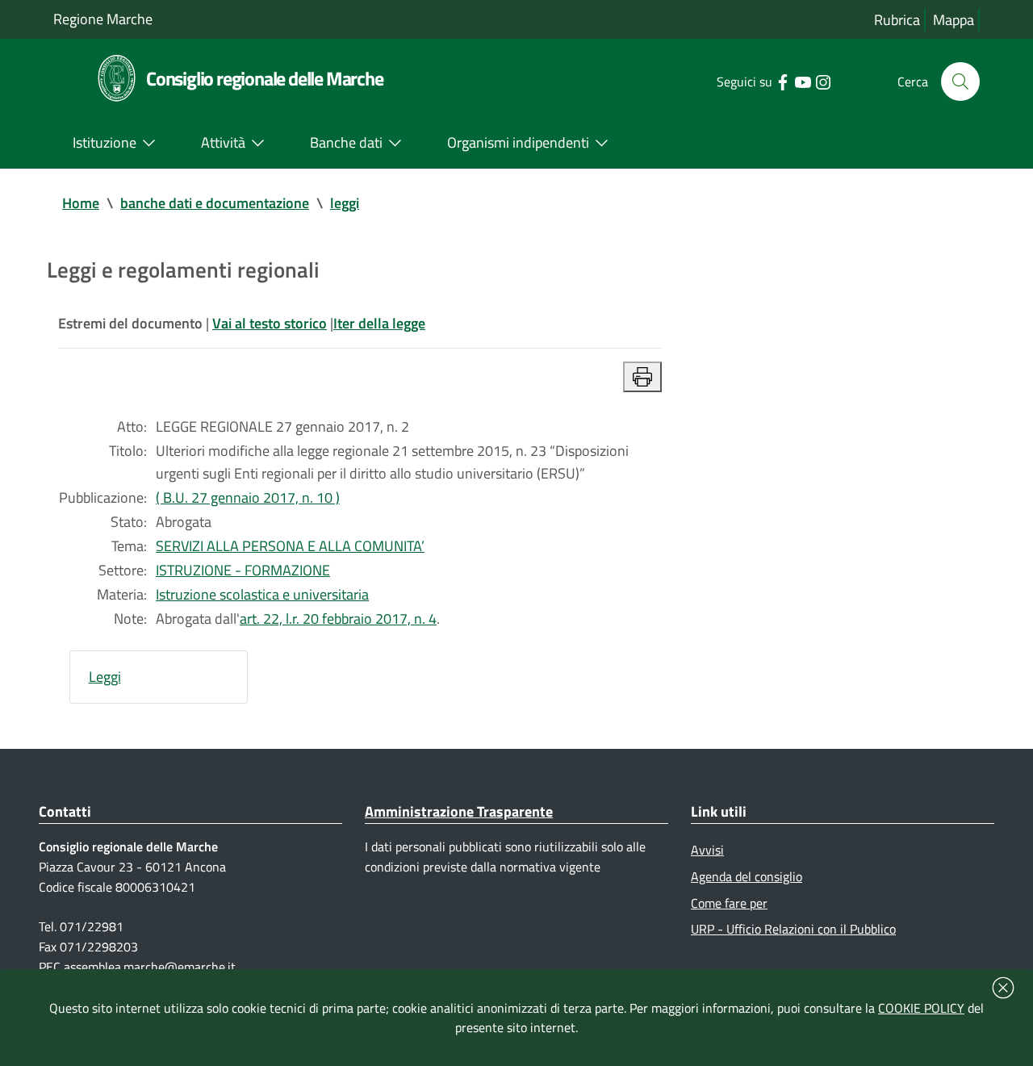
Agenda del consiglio (746, 876)
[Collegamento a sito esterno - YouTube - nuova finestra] (803, 80)
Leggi (105, 677)
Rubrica (897, 20)
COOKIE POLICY (921, 1008)
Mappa (953, 20)
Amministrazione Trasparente (459, 811)
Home (80, 203)
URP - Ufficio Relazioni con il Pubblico (793, 928)
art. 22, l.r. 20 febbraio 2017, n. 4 (338, 618)
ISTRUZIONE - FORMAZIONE (243, 570)
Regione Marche (103, 19)
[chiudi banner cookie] (1003, 987)
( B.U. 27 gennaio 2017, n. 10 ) (248, 497)
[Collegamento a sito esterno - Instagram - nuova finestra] (823, 80)
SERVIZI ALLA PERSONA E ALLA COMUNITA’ (290, 546)
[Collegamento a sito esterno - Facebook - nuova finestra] (782, 80)
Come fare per (729, 903)
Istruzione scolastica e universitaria (262, 594)
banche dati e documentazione (214, 203)
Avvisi (707, 849)
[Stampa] (642, 377)
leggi (344, 203)
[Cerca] (960, 81)
